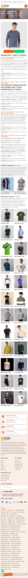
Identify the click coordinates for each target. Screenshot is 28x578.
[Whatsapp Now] (2, 571)
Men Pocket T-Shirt (18, 405)
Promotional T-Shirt (21, 524)
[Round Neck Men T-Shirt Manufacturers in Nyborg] (7, 231)
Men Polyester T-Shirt (19, 256)
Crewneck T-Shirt (19, 522)
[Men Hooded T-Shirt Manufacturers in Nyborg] (20, 348)
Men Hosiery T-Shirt (5, 405)
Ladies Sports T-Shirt (20, 561)
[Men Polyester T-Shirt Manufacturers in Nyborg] (20, 248)
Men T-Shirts (8, 16)
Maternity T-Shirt (15, 567)
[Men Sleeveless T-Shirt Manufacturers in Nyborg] (7, 381)
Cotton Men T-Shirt (5, 289)
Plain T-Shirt (17, 460)
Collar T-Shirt (17, 469)
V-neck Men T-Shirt (18, 372)
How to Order (3, 480)
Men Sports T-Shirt (18, 289)
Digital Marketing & (15, 575)
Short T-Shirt (15, 563)
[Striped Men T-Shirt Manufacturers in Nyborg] (14, 35)
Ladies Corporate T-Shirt (6, 563)
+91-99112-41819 (7, 491)
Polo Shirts (3, 551)
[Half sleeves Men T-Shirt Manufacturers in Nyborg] (7, 298)
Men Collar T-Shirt (5, 273)
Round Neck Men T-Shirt (6, 239)
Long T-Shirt (3, 561)
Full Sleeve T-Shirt (4, 516)
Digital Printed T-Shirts (6, 543)
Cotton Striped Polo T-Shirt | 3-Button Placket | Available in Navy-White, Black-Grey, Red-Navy (7, 192)
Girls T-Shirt (15, 555)
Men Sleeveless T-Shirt (6, 389)
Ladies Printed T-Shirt (15, 553)
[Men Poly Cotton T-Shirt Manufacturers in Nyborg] (7, 348)
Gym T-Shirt (3, 518)
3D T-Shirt (19, 551)
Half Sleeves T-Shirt (19, 464)
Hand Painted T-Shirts (20, 520)
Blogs (2, 464)
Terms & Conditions (5, 479)
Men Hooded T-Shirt (19, 355)
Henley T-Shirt (4, 524)
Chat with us (20, 51)
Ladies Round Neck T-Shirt (17, 557)
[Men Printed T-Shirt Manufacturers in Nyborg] (20, 215)
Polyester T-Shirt (4, 514)
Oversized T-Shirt (13, 514)
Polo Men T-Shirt (18, 239)
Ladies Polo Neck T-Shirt (6, 555)
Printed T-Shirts (18, 462)
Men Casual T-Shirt (5, 322)
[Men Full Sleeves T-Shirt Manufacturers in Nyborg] (20, 298)
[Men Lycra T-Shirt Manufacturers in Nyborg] (20, 314)
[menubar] (26, 6)
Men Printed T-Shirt (19, 223)
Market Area (3, 469)
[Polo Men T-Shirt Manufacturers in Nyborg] (20, 231)
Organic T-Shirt (11, 520)
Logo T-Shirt (15, 535)
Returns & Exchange (5, 477)
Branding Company (23, 575)
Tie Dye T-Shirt (4, 522)
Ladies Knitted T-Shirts (6, 567)
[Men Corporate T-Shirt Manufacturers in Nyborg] (7, 331)
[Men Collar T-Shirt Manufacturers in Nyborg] (7, 265)
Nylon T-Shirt (3, 520)
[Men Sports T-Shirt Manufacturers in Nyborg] (20, 281)
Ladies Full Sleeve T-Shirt (15, 559)
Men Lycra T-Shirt (18, 322)
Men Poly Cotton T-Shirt (6, 355)
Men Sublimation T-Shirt (6, 256)
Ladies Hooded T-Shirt (5, 569)
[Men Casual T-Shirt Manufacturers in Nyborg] (7, 314)
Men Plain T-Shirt (5, 223)
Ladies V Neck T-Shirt (5, 565)
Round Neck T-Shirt (19, 466)
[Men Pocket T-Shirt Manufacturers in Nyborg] (20, 397)
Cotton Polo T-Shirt (15, 530)
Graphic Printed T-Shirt (19, 518)
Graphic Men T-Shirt (19, 389)
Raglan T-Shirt (12, 522)
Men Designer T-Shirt (6, 372)
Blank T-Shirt (12, 516)
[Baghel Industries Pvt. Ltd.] (5, 6)
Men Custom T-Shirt (19, 273)
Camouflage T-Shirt (15, 545)
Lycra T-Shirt (19, 516)
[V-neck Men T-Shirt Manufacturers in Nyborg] (20, 364)
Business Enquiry (8, 574)
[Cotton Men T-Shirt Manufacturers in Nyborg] (7, 281)
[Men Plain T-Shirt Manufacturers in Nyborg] (7, 215)
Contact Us (3, 466)
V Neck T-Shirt (10, 518)
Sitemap (2, 467)
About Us (3, 462)
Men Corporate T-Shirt (6, 339)
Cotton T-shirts (18, 467)
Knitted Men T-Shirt (19, 339)
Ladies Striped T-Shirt (16, 565)
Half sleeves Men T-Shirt (7, 306)
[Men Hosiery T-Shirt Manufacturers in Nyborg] (7, 397)
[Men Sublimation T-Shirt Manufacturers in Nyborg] (7, 248)
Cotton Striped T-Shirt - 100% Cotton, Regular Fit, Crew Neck (20, 192)
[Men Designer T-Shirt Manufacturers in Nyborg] (7, 364)
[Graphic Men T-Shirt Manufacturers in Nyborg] (20, 381)
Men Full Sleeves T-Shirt (20, 306)
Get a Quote (9, 51)
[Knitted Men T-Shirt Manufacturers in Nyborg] (20, 331)
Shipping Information (5, 475)
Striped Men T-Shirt (5, 547)
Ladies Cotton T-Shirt (5, 557)
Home (2, 16)
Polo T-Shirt (22, 532)
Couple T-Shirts (11, 561)
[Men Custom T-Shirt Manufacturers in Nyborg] (20, 265)
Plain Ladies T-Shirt (5, 559)
